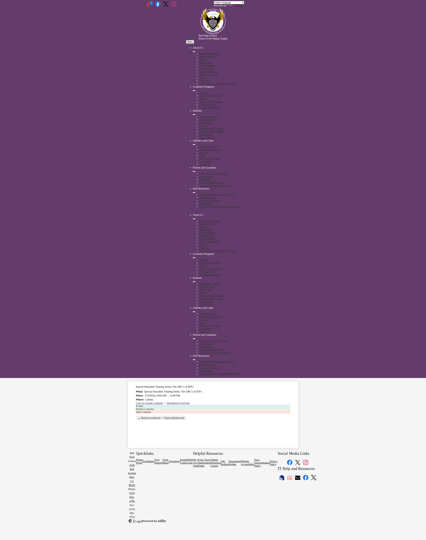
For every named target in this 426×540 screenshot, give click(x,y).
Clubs (202, 155)
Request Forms (207, 197)
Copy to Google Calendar (149, 403)
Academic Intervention (211, 131)
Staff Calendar (143, 412)
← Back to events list (149, 417)
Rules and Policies (209, 74)
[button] (194, 218)
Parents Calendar (145, 409)
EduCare (204, 152)
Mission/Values (207, 56)
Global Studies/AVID (210, 95)
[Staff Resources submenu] (194, 192)
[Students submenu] (194, 114)
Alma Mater (205, 62)
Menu (190, 42)
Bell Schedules (207, 65)
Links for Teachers (209, 200)
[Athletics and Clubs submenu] (194, 144)
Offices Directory (208, 71)
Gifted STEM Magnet (210, 101)
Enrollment (205, 179)
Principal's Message (209, 53)
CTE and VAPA (208, 104)
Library (203, 125)
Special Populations (209, 107)
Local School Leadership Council (217, 83)
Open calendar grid (174, 417)
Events (139, 406)
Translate (238, 5)
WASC (203, 77)
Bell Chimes (205, 122)
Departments (206, 203)
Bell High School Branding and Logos (219, 206)
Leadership (205, 161)
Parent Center (206, 176)
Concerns (204, 80)
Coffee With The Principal (213, 173)
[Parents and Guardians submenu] (194, 171)
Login (135, 521)
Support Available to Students (214, 185)
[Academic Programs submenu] (194, 90)
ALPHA (204, 92)
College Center (207, 119)
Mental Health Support (211, 128)
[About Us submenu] (194, 51)
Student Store (206, 134)
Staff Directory (207, 68)
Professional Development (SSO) (216, 194)
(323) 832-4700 (132, 497)
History (203, 59)
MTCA (203, 98)
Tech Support (206, 137)
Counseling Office (209, 116)
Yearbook (204, 164)
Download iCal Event (178, 403)
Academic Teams (208, 146)
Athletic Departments (210, 149)
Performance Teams (209, 158)
